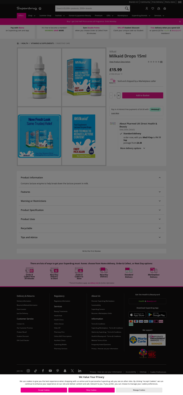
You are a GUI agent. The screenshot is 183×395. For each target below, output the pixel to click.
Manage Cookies (139, 390)
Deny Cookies (91, 390)
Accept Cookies (44, 390)
